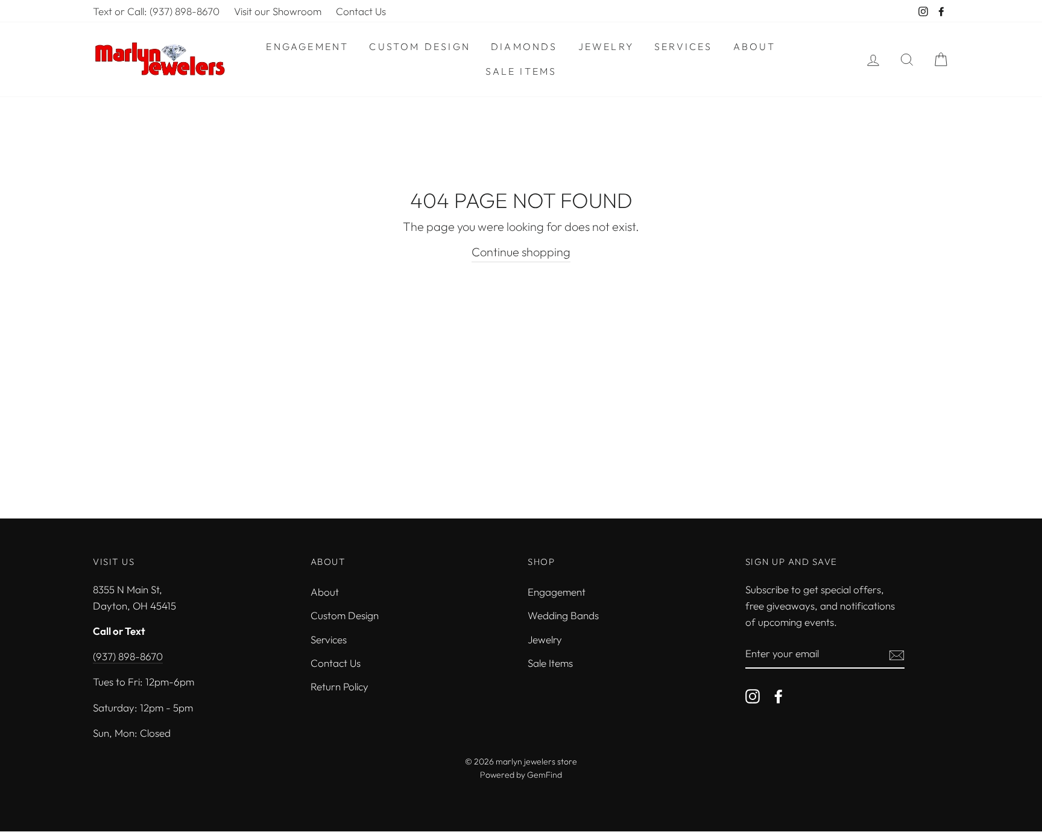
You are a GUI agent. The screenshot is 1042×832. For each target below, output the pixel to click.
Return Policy (339, 686)
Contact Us (361, 11)
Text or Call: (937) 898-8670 (156, 11)
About (754, 46)
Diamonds (524, 46)
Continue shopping (521, 251)
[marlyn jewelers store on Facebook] (778, 695)
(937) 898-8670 (128, 656)
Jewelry (606, 46)
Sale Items (521, 71)
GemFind (544, 774)
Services (683, 46)
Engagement (307, 46)
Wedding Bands (563, 615)
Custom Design (419, 46)
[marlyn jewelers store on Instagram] (752, 695)
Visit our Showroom (277, 11)
